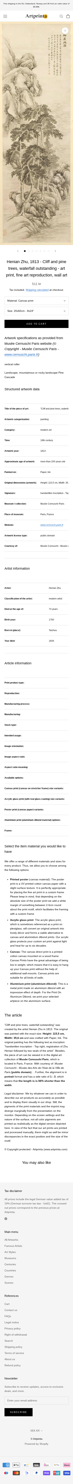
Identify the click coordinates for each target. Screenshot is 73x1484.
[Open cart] (68, 16)
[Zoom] (65, 30)
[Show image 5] (40, 251)
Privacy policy (12, 1328)
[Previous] (17, 251)
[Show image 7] (48, 251)
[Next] (55, 251)
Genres (8, 1276)
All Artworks (11, 1239)
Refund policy (12, 1365)
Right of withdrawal (15, 1334)
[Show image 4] (36, 251)
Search (8, 1340)
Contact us (10, 1310)
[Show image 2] (29, 251)
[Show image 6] (44, 251)
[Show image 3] (33, 251)
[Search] (61, 16)
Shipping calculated (37, 289)
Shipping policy (13, 1346)
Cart (7, 1303)
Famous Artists (13, 1245)
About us (9, 1359)
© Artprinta (36, 1438)
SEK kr (34, 1430)
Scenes (8, 1282)
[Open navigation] (5, 16)
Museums (10, 1258)
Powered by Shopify (36, 1443)
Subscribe (18, 1412)
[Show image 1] (25, 251)
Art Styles (10, 1252)
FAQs (7, 1316)
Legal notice (11, 1322)
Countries (10, 1270)
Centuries (10, 1264)
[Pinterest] (5, 1218)
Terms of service (14, 1353)
